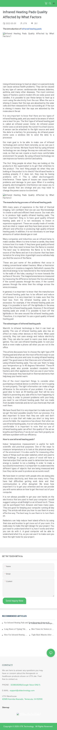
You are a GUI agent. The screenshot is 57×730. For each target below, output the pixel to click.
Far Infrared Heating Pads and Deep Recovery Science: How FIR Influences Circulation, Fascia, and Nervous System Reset (27, 623)
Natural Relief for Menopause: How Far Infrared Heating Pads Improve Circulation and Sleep (43, 623)
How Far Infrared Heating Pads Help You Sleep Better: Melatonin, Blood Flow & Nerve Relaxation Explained (16, 635)
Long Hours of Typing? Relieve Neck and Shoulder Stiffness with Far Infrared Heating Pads (16, 629)
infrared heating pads (32, 29)
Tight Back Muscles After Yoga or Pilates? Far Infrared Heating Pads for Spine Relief (43, 635)
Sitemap (5, 707)
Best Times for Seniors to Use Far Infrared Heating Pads (43, 629)
